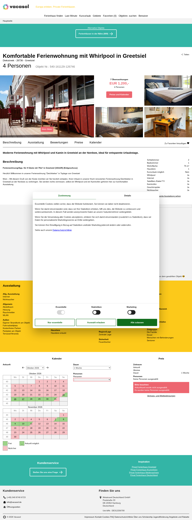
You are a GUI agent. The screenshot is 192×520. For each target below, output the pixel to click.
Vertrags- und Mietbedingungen (161, 396)
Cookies (105, 517)
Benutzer (143, 16)
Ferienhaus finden (53, 16)
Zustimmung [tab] (64, 195)
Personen (77, 376)
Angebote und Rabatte (179, 517)
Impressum (89, 517)
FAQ (112, 517)
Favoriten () (110, 16)
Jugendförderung (161, 517)
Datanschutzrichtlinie (62, 230)
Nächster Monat (47, 367)
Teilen (186, 54)
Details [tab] (127, 195)
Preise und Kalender (119, 94)
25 (63, 395)
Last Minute (71, 16)
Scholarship (147, 517)
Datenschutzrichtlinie (124, 517)
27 (23, 399)
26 (15, 399)
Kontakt (98, 517)
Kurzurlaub (85, 16)
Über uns (138, 517)
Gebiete (97, 16)
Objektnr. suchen (127, 16)
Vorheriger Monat (23, 367)
